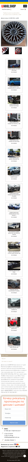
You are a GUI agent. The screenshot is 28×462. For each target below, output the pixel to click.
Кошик (22, 9)
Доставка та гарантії (7, 361)
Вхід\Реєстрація (6, 9)
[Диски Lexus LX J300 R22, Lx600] (14, 33)
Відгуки (4, 358)
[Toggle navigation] (25, 6)
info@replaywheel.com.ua (11, 437)
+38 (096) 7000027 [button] (9, 440)
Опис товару (5, 355)
